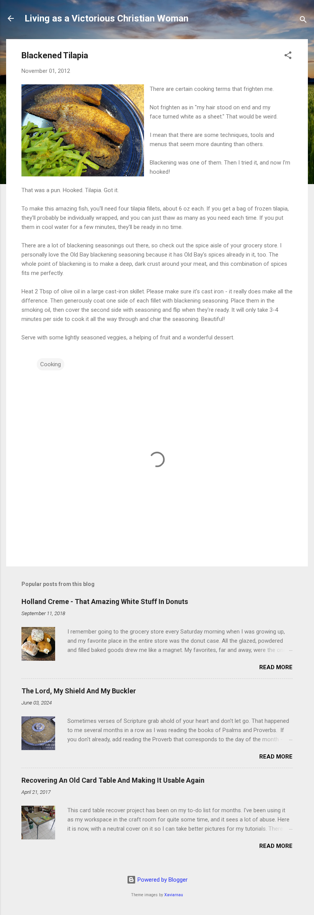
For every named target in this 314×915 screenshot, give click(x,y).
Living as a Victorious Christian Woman (106, 18)
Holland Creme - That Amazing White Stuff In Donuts (104, 601)
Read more (276, 667)
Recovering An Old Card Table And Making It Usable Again (112, 780)
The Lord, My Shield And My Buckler (78, 691)
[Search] (303, 21)
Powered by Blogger (162, 879)
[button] (288, 57)
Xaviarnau (173, 894)
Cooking (50, 364)
